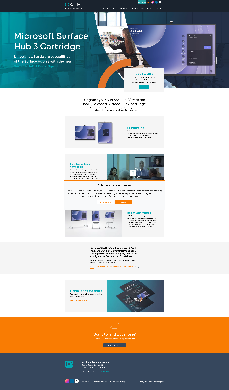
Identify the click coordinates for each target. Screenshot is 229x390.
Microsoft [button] (123, 8)
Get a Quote (144, 87)
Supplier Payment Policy (117, 382)
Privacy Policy (86, 382)
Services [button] (105, 8)
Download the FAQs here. (79, 300)
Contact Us (142, 2)
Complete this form (113, 345)
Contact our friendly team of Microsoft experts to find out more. (112, 267)
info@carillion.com (105, 371)
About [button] (149, 8)
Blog (142, 8)
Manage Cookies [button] (105, 202)
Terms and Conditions (99, 382)
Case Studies (134, 8)
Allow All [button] (124, 202)
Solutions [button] (114, 8)
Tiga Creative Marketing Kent (154, 382)
